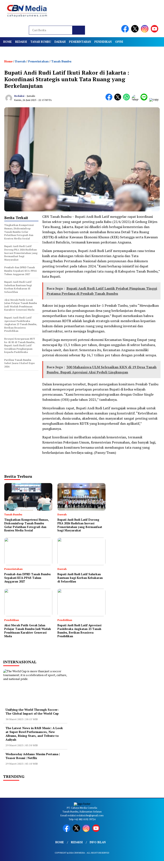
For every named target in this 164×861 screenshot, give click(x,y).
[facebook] (125, 31)
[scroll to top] (156, 854)
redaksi (19, 95)
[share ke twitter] (118, 99)
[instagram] (145, 31)
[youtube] (155, 31)
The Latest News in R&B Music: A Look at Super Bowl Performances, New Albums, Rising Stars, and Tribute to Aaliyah (34, 734)
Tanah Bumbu (40, 42)
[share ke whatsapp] (127, 99)
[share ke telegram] (136, 99)
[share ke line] (145, 99)
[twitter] (135, 31)
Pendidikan (103, 42)
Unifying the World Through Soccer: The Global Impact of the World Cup (32, 711)
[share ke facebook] (109, 99)
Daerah (60, 42)
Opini (119, 42)
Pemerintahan (80, 42)
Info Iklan (98, 842)
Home (7, 42)
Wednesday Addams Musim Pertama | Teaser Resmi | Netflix (33, 756)
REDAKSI (21, 42)
